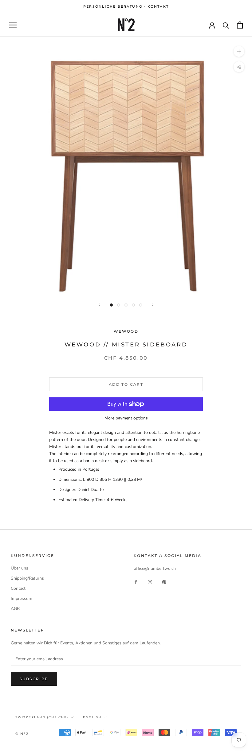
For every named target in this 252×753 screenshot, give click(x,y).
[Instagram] (150, 581)
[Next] (153, 304)
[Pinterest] (164, 581)
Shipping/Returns (27, 578)
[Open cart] (240, 25)
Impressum (21, 598)
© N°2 (22, 734)
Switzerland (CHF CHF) (41, 717)
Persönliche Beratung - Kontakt (126, 6)
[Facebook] (136, 581)
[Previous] (99, 304)
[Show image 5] (140, 305)
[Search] (226, 25)
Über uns (19, 568)
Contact (18, 588)
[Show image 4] (133, 305)
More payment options (126, 418)
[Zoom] (239, 51)
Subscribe (34, 679)
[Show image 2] (118, 305)
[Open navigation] (13, 25)
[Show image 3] (126, 305)
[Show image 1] (111, 305)
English (92, 717)
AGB (15, 609)
